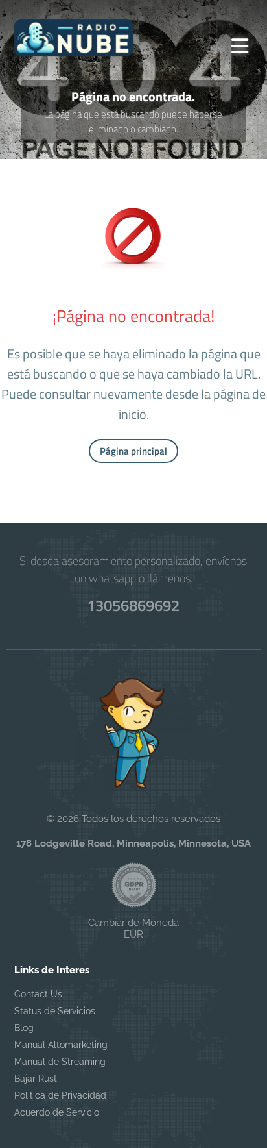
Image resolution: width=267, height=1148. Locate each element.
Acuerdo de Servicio (56, 1112)
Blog (24, 1028)
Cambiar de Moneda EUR (133, 928)
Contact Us (38, 994)
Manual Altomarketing (61, 1045)
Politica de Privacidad (60, 1095)
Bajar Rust (35, 1078)
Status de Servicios (54, 1011)
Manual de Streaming (60, 1061)
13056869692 (133, 605)
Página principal (133, 450)
